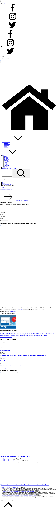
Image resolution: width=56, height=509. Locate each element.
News (30, 335)
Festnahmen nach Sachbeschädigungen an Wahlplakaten (12, 460)
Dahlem (5, 156)
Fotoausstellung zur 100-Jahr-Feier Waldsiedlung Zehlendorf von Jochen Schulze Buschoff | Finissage (23, 355)
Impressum (32, 482)
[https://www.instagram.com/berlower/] (12, 20)
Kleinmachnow (7, 144)
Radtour (32, 335)
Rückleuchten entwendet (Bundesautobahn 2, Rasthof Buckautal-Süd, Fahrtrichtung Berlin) (18, 491)
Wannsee (5, 164)
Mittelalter (13, 335)
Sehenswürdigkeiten (6, 337)
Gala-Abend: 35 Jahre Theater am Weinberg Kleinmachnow (13, 365)
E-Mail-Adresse (3, 216)
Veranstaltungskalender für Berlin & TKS (9, 168)
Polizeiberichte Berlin (26, 456)
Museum (17, 335)
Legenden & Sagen (7, 335)
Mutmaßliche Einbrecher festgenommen (9, 458)
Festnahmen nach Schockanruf (7, 459)
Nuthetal (5, 146)
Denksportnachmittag (5, 350)
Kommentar (2, 212)
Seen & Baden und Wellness (40, 335)
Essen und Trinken (13, 333)
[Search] (21, 173)
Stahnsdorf (6, 147)
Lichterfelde (6, 159)
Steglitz (5, 163)
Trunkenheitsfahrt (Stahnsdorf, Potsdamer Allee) (10, 487)
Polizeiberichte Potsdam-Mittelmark (38, 485)
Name (1, 214)
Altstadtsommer (3, 344)
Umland (3, 167)
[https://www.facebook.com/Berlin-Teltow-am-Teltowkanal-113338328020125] (12, 11)
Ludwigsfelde (6, 145)
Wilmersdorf (6, 165)
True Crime (17, 337)
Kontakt (3, 3)
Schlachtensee (6, 161)
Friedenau (6, 157)
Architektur (3, 333)
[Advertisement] (28, 71)
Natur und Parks (23, 335)
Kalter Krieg (41, 333)
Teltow (18, 309)
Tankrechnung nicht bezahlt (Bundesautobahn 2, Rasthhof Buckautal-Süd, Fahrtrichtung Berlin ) (19, 495)
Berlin (3, 155)
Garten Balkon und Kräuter (22, 333)
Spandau (5, 162)
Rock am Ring (3, 360)
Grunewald (6, 158)
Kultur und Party (47, 333)
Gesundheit (37, 333)
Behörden (7, 333)
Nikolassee (6, 160)
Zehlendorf (6, 166)
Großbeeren (6, 143)
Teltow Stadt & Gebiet (6, 142)
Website (1, 218)
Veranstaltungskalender (13, 311)
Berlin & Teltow (3, 56)
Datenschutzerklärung (26, 482)
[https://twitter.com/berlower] (12, 28)
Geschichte (31, 333)
